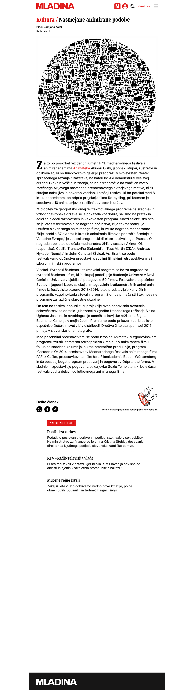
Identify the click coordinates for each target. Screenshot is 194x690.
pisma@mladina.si (147, 409)
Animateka (81, 168)
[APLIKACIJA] (117, 6)
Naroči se (144, 6)
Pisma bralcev (110, 409)
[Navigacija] (156, 6)
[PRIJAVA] (125, 6)
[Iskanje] (133, 6)
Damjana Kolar (53, 26)
